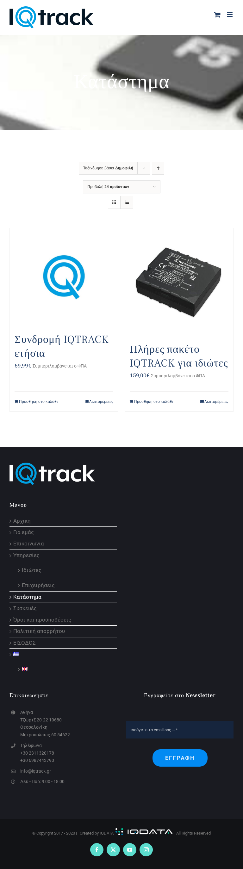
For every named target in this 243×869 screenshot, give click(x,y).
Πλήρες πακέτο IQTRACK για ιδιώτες (179, 356)
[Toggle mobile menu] (230, 14)
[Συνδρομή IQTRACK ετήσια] (64, 277)
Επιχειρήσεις (38, 585)
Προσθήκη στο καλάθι (38, 401)
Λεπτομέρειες (101, 401)
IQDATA (107, 833)
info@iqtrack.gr (35, 771)
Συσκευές (25, 608)
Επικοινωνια (28, 543)
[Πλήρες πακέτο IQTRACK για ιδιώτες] (179, 282)
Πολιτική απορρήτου (39, 631)
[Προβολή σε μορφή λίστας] (127, 202)
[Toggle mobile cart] (217, 14)
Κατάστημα (27, 597)
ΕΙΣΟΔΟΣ (24, 643)
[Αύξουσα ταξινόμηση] (158, 168)
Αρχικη (22, 521)
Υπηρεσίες (26, 555)
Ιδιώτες (31, 570)
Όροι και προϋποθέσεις (42, 619)
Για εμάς (23, 532)
